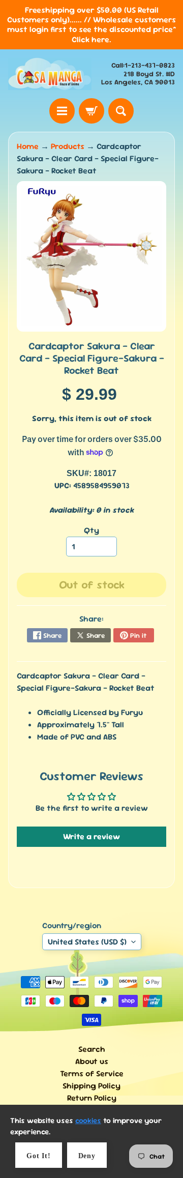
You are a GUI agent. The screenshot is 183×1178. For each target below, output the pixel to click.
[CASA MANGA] (50, 73)
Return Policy (91, 1098)
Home (28, 146)
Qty (91, 530)
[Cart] (91, 111)
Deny (87, 1156)
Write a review (91, 836)
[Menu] (62, 111)
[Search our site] (121, 111)
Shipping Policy (91, 1085)
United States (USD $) (87, 941)
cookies (88, 1120)
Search (91, 1049)
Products (67, 146)
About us (91, 1061)
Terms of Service (92, 1073)
